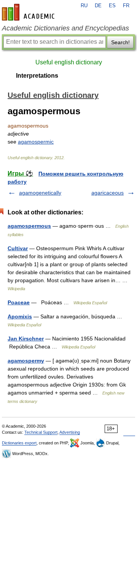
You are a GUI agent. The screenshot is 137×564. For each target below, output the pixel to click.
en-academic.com (29, 12)
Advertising (69, 432)
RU (84, 5)
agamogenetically (40, 193)
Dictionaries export (19, 443)
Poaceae (19, 302)
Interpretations (37, 75)
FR (126, 5)
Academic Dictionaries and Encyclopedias (65, 28)
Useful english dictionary (68, 62)
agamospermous (29, 226)
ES (112, 5)
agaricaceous (107, 193)
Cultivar (18, 248)
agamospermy (26, 361)
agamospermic (36, 142)
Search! (120, 42)
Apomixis (20, 316)
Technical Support (40, 432)
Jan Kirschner (26, 339)
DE (98, 5)
